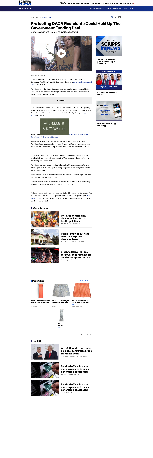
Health (87, 3)
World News (96, 3)
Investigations (109, 3)
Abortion (92, 8)
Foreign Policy (123, 8)
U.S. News (71, 3)
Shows (119, 3)
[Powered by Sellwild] (89, 334)
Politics (79, 3)
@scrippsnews (31, 8)
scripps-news (26, 8)
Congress (108, 8)
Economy (115, 8)
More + (131, 8)
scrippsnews (20, 8)
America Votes (100, 8)
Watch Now (128, 3)
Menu (62, 3)
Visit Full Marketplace (86, 280)
